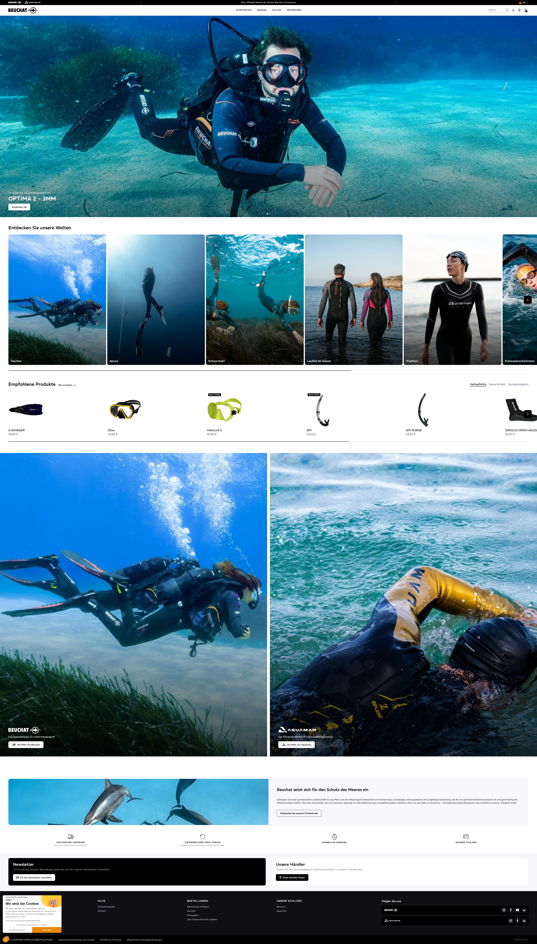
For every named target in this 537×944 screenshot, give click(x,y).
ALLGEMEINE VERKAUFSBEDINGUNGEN (30, 939)
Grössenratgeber (106, 906)
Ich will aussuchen (17, 930)
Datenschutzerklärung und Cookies (76, 939)
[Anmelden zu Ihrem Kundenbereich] (513, 10)
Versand (191, 910)
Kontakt (102, 910)
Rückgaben (193, 915)
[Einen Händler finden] (519, 10)
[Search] (507, 9)
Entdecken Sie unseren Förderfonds (299, 813)
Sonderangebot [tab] (518, 384)
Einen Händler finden (294, 877)
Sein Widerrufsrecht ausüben (202, 919)
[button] (6, 939)
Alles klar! (47, 930)
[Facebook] (511, 910)
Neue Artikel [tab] (497, 384)
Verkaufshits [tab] (478, 384)
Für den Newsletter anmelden (36, 877)
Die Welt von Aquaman (299, 744)
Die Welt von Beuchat (28, 744)
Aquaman (281, 910)
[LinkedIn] (524, 910)
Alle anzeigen (65, 385)
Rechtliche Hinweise (110, 939)
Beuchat (281, 906)
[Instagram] (504, 910)
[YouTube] (517, 910)
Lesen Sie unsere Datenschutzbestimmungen (23, 921)
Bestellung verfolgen (198, 906)
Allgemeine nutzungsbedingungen (144, 939)
